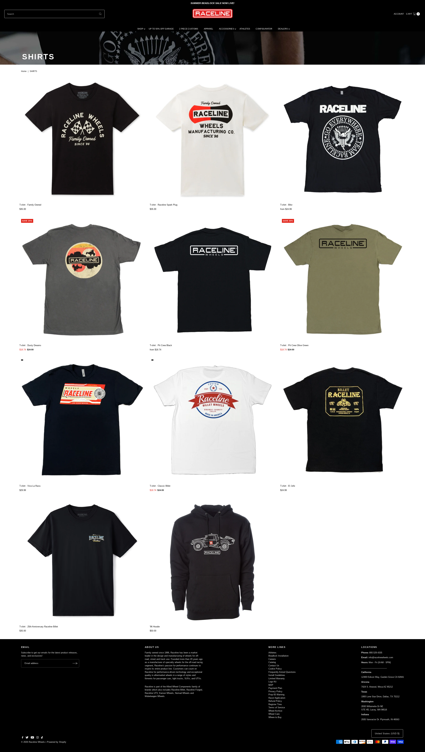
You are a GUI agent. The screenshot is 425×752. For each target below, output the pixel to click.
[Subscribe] (75, 663)
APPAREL (208, 29)
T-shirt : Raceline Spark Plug (163, 205)
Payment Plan (275, 688)
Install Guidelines (276, 675)
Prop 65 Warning (276, 694)
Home (24, 71)
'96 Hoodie (155, 626)
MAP (270, 685)
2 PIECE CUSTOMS (188, 29)
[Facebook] (22, 737)
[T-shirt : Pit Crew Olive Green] (343, 279)
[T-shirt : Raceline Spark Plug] (212, 139)
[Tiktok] (42, 737)
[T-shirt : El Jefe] (343, 420)
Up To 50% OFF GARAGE (161, 29)
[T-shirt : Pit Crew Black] (212, 279)
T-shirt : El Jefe (287, 486)
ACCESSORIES (226, 29)
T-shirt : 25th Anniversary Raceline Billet (38, 626)
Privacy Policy (275, 691)
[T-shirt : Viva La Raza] (82, 420)
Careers (272, 659)
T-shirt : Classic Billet (160, 486)
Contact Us (273, 665)
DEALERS (283, 29)
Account (399, 14)
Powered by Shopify (56, 742)
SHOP (140, 29)
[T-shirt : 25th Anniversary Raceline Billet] (82, 561)
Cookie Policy (275, 668)
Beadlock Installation (278, 656)
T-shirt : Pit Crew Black (161, 345)
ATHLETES (245, 29)
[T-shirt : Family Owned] (82, 139)
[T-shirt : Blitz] (343, 139)
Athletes (272, 652)
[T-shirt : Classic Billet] (212, 420)
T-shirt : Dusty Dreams (30, 345)
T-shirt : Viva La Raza (29, 486)
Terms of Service (276, 707)
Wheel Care (274, 714)
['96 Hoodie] (212, 561)
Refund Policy (275, 701)
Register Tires (275, 704)
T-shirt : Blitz (286, 205)
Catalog (272, 662)
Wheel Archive (275, 711)
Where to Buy (275, 717)
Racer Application (276, 698)
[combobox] (54, 14)
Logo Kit (272, 681)
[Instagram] (37, 737)
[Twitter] (27, 737)
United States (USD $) (387, 733)
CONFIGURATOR (264, 29)
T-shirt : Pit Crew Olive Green (294, 345)
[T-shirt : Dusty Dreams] (82, 279)
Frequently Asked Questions (282, 672)
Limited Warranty (276, 678)
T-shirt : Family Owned (30, 205)
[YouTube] (32, 737)
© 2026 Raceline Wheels (33, 742)
